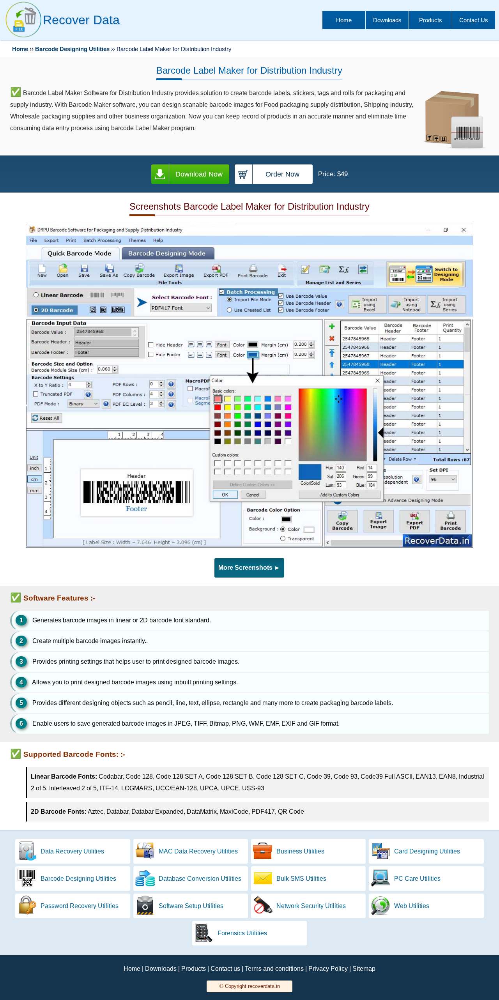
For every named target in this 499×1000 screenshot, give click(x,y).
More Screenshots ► (249, 567)
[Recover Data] (23, 37)
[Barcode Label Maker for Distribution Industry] (250, 545)
